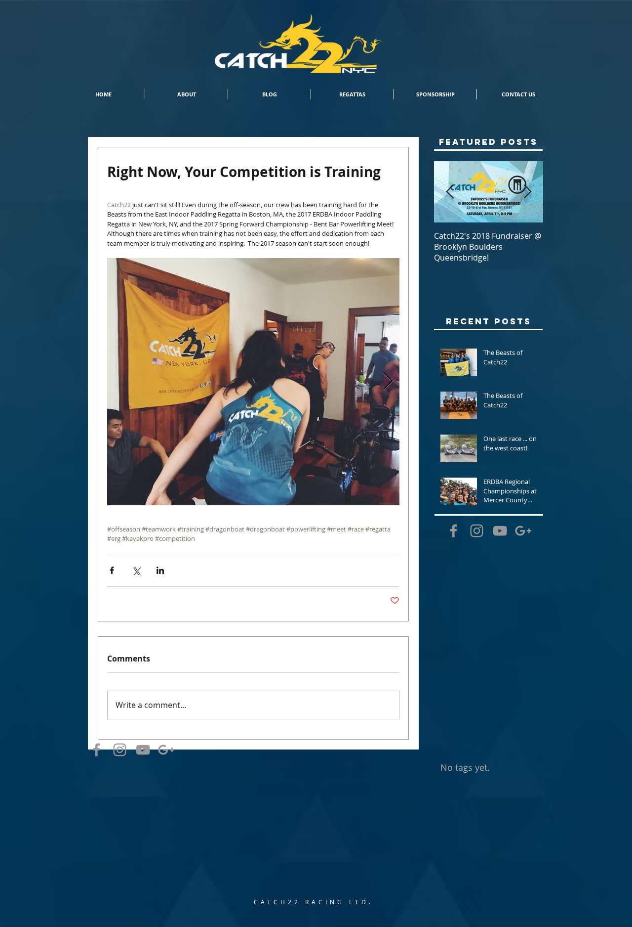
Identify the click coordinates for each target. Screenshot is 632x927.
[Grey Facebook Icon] (96, 749)
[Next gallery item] (388, 381)
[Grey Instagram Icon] (119, 749)
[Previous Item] (449, 192)
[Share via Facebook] (112, 570)
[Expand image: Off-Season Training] (253, 381)
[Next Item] (527, 192)
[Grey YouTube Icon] (143, 749)
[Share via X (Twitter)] (136, 570)
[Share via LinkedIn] (160, 570)
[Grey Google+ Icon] (166, 749)
